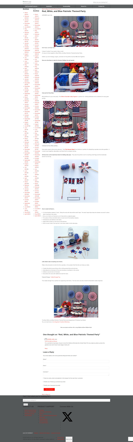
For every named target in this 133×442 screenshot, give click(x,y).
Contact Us (101, 6)
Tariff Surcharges (43, 421)
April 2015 (27, 214)
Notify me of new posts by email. (52, 385)
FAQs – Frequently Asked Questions (48, 415)
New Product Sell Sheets (45, 412)
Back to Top (69, 439)
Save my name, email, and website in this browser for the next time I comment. (63, 378)
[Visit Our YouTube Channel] (62, 424)
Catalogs (41, 410)
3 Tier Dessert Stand (70, 149)
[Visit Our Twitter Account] (67, 422)
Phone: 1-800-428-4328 (30, 412)
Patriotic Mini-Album (45, 433)
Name (45, 359)
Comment (46, 371)
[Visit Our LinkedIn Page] (62, 425)
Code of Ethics (28, 415)
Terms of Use (60, 437)
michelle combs (50, 339)
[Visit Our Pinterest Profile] (62, 429)
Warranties (42, 417)
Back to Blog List (46, 9)
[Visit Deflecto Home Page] (28, 2)
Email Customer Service (30, 410)
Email (44, 365)
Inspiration (49, 6)
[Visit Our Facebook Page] (62, 410)
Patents (41, 413)
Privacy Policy (60, 439)
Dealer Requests (43, 419)
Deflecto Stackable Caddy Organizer (69, 96)
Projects (36, 433)
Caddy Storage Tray (55, 277)
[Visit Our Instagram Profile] (62, 427)
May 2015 (27, 212)
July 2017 (27, 126)
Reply (46, 348)
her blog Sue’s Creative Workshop (61, 322)
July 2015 (27, 207)
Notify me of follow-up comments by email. (54, 381)
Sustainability (66, 6)
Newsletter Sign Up (29, 413)
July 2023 (27, 27)
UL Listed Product (43, 422)
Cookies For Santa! (55, 433)
